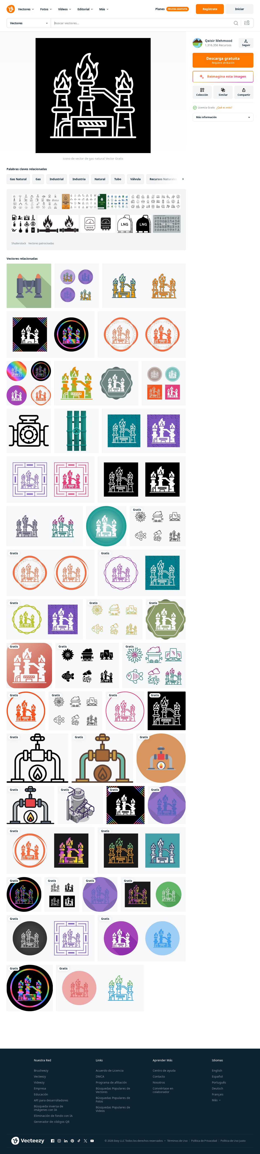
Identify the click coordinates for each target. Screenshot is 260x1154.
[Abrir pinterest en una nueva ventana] (72, 1140)
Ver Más (166, 224)
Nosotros (159, 1082)
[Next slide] (179, 179)
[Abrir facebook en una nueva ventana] (52, 1140)
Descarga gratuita (223, 60)
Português (219, 1082)
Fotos (44, 9)
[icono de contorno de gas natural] (37, 758)
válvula (135, 179)
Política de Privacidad (204, 1140)
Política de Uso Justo (233, 1140)
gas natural (18, 179)
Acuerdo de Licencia (110, 1070)
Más (102, 9)
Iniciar (239, 9)
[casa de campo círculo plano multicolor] (161, 758)
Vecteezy (40, 1076)
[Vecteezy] (11, 9)
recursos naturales (163, 179)
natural (100, 179)
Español (217, 1076)
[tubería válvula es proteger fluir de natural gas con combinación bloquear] (29, 431)
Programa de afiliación (111, 1082)
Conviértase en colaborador (163, 1090)
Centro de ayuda (164, 1070)
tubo (117, 179)
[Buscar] (235, 23)
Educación (41, 1094)
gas (38, 179)
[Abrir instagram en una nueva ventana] (59, 1140)
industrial (57, 179)
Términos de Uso (177, 1140)
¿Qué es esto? (224, 107)
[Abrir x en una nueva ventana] (85, 1140)
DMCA (100, 1076)
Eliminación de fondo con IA (53, 1116)
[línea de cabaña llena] (30, 805)
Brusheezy (41, 1070)
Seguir (246, 45)
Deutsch (217, 1088)
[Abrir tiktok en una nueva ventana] (79, 1140)
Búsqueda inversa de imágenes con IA (48, 1108)
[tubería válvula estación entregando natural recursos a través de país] (29, 286)
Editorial (83, 9)
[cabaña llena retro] (102, 758)
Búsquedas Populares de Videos (113, 1109)
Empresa (40, 1088)
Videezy (39, 1082)
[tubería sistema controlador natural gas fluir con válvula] (76, 431)
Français (217, 1094)
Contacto (159, 1076)
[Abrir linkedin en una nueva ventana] (65, 1140)
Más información (206, 117)
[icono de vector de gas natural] (76, 286)
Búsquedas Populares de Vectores (113, 1090)
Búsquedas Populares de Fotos (113, 1099)
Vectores (24, 9)
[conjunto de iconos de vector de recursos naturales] (158, 526)
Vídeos (63, 9)
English (217, 1070)
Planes (160, 9)
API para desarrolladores (51, 1100)
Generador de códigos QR (51, 1122)
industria (79, 179)
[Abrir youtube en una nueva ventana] (92, 1140)
